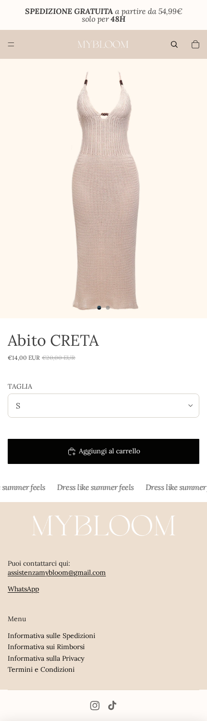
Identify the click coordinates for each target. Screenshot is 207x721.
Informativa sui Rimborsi (46, 646)
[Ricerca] (174, 44)
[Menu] (11, 44)
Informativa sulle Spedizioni (51, 635)
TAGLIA (20, 386)
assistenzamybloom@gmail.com (57, 572)
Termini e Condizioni (41, 669)
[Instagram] (95, 705)
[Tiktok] (112, 705)
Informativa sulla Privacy (46, 658)
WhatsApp (23, 589)
